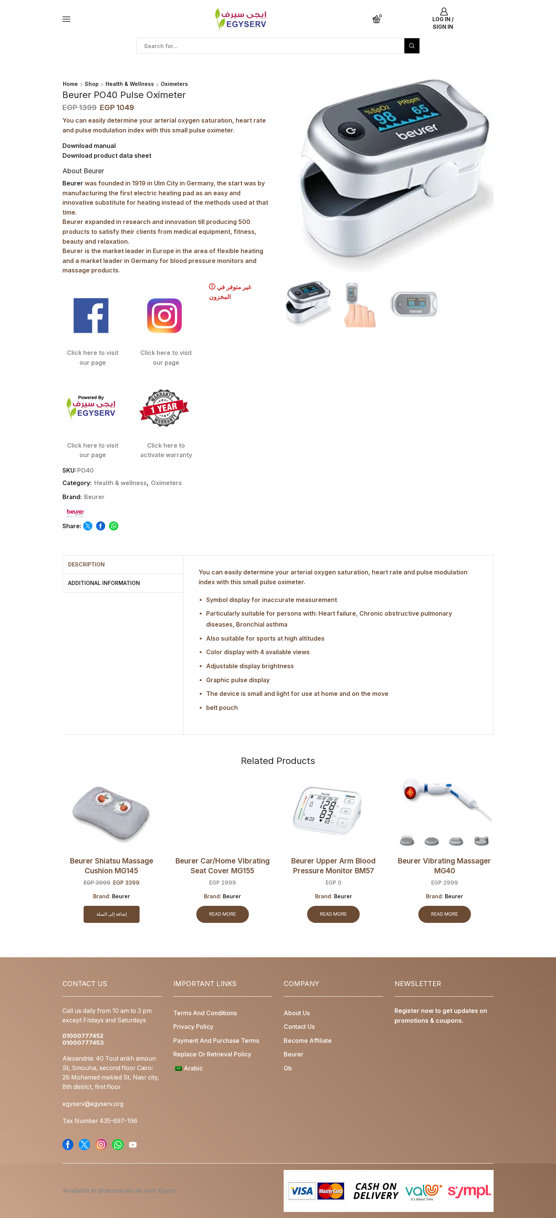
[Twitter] (87, 526)
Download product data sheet (106, 155)
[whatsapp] (112, 526)
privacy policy (193, 1026)
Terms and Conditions (205, 1013)
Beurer (72, 183)
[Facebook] (100, 526)
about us (297, 1013)
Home (70, 84)
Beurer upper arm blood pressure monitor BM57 (333, 866)
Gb (288, 1068)
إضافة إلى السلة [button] (111, 914)
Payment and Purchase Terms (216, 1040)
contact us (299, 1026)
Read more (222, 914)
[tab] (86, 564)
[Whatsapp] (118, 1144)
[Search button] (411, 45)
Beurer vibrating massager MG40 (444, 866)
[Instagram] (101, 1144)
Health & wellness (130, 84)
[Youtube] (133, 1144)
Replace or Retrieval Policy (212, 1054)
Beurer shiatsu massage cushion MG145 (111, 866)
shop (92, 84)
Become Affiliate (308, 1040)
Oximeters (174, 84)
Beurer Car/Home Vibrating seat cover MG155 (222, 866)
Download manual (89, 145)
